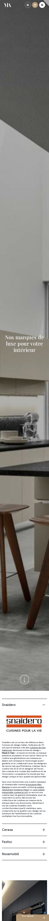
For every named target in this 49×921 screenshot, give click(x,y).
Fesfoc (7, 842)
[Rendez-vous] (35, 5)
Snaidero (9, 705)
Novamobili (10, 854)
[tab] (24, 705)
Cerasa (7, 830)
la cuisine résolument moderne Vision (23, 788)
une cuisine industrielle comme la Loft (23, 791)
